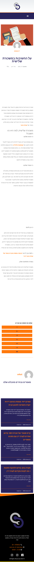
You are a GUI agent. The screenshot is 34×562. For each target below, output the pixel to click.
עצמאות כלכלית (18, 145)
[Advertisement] (17, 88)
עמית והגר (24, 125)
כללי (8, 66)
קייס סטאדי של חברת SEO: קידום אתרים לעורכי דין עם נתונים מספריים (17, 436)
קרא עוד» (28, 419)
